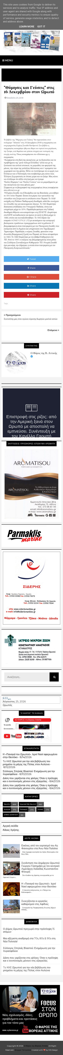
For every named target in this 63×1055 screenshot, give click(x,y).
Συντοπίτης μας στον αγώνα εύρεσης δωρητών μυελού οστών (30, 319)
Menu (8, 60)
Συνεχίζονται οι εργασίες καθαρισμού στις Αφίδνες (35, 902)
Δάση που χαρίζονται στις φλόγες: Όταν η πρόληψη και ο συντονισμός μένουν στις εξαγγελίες (30, 780)
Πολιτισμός (24, 809)
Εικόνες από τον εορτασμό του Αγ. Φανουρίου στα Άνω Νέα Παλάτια (39, 847)
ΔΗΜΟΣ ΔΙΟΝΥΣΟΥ (11, 815)
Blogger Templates (23, 1050)
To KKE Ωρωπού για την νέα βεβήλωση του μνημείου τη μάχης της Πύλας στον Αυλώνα (26, 763)
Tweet (33, 259)
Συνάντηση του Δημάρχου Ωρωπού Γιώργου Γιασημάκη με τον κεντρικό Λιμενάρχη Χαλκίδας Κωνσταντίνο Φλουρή (40, 867)
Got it (41, 26)
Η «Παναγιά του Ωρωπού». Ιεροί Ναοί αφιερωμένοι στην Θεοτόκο (38, 885)
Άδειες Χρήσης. (11, 830)
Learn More (26, 26)
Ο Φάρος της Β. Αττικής (44, 353)
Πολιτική (40, 809)
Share (32, 268)
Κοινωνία (7, 809)
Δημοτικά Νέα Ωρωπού (28, 804)
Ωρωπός (7, 705)
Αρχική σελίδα (10, 825)
